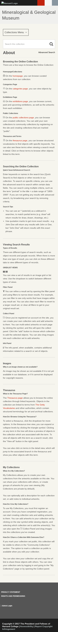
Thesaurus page (15, 398)
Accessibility (26, 626)
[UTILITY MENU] (48, 3)
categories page (20, 88)
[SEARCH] (55, 3)
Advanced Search (46, 52)
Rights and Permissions (13, 596)
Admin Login (7, 606)
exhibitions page (20, 101)
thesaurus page (20, 140)
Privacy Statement (10, 592)
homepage (18, 76)
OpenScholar (49, 609)
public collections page (23, 117)
